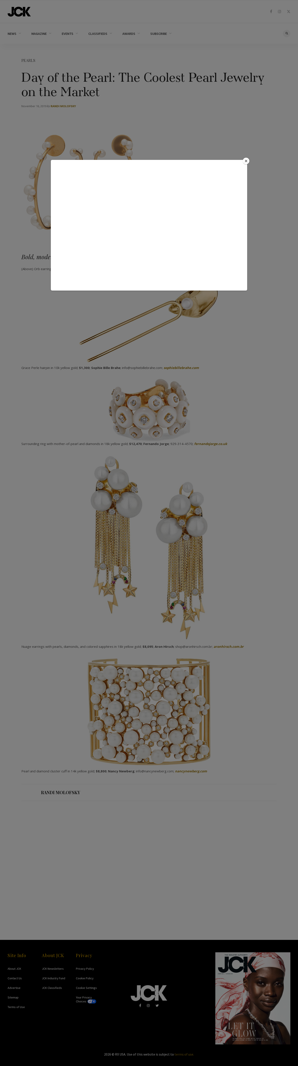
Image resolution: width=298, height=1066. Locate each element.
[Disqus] (149, 861)
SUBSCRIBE (158, 33)
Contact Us (15, 978)
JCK (19, 12)
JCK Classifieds (52, 988)
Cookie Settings (86, 988)
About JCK (14, 969)
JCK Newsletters (53, 969)
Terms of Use (16, 1007)
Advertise (14, 988)
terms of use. (184, 1054)
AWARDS (128, 33)
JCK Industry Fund (53, 978)
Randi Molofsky (63, 106)
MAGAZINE (39, 33)
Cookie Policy (85, 978)
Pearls (28, 60)
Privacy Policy (85, 969)
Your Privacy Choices (84, 999)
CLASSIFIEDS (97, 33)
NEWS (12, 33)
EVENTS (67, 33)
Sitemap (13, 997)
